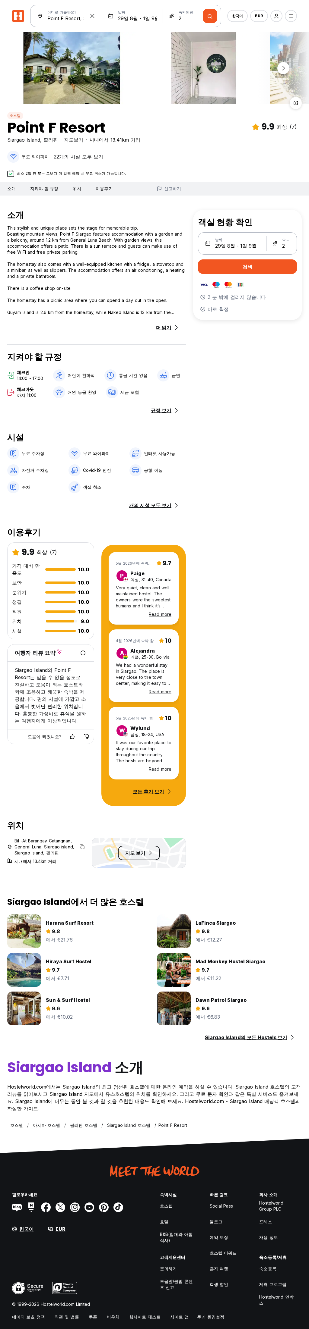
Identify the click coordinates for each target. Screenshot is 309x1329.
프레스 (265, 1221)
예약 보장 (219, 1237)
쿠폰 (93, 1316)
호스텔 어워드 (223, 1252)
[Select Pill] (276, 16)
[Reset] (92, 16)
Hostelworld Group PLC (271, 1205)
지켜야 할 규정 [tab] (44, 188)
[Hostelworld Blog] (17, 1207)
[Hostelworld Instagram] (75, 1207)
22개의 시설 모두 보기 (78, 157)
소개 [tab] (11, 188)
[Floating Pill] (283, 68)
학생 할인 (219, 1284)
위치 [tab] (77, 188)
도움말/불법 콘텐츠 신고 (176, 1284)
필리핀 (50, 140)
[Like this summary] (72, 737)
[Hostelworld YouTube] (89, 1207)
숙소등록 (267, 1268)
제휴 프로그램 (272, 1284)
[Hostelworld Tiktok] (118, 1207)
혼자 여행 (219, 1268)
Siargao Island (23, 140)
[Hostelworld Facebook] (46, 1207)
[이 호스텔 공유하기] (296, 103)
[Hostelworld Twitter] (60, 1207)
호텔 (164, 1221)
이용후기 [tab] (104, 188)
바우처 (113, 1316)
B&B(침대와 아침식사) (176, 1237)
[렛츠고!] (210, 16)
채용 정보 (268, 1237)
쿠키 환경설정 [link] (210, 1316)
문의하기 (168, 1268)
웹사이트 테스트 (145, 1316)
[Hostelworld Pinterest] (104, 1207)
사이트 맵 (179, 1316)
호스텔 (15, 115)
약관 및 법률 (67, 1316)
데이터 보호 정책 (28, 1316)
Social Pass (221, 1205)
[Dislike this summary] (87, 737)
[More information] (83, 653)
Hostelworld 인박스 (276, 1299)
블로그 (216, 1221)
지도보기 (73, 140)
